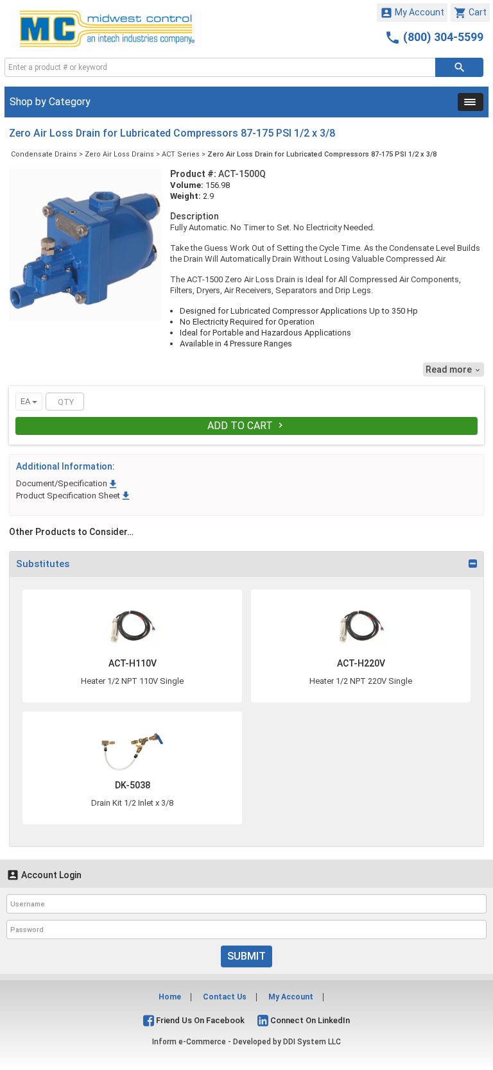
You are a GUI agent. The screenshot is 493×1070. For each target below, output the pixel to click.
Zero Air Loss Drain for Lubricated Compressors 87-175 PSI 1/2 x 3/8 (322, 154)
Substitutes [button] (42, 564)
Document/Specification (67, 483)
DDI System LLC (312, 1041)
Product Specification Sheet (74, 495)
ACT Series (181, 154)
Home (170, 996)
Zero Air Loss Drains (119, 154)
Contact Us (224, 996)
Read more (453, 369)
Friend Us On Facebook (199, 1020)
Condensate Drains (44, 154)
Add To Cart (246, 426)
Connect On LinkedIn (309, 1020)
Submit (246, 956)
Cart (470, 12)
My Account (412, 12)
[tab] (246, 564)
